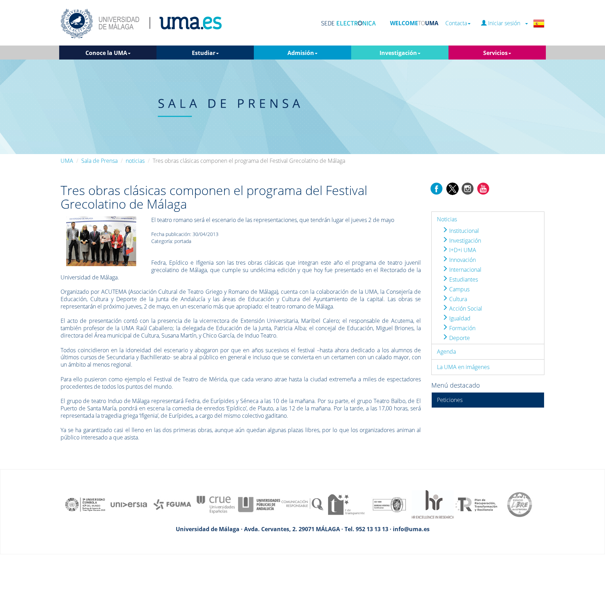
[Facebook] (437, 188)
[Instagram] (468, 188)
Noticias (447, 219)
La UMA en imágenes (463, 367)
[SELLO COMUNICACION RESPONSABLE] (302, 504)
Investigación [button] (398, 53)
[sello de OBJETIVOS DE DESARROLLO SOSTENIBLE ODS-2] (85, 504)
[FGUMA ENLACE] (172, 504)
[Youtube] (483, 188)
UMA (67, 161)
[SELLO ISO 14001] (389, 504)
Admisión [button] (300, 53)
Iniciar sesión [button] (505, 23)
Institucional (463, 231)
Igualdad (459, 318)
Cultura (457, 299)
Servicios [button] (495, 53)
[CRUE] (216, 504)
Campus (459, 289)
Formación (461, 328)
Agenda (446, 351)
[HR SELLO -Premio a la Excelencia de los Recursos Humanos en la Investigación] (433, 504)
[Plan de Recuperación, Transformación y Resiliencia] (476, 504)
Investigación (464, 240)
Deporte (459, 338)
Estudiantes (463, 279)
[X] (452, 188)
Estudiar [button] (203, 53)
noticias (135, 161)
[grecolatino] (101, 240)
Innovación (462, 260)
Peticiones (450, 400)
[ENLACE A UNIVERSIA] (129, 504)
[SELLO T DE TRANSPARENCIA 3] (346, 504)
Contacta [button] (456, 23)
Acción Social (465, 308)
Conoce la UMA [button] (106, 53)
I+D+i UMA (462, 250)
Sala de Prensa (99, 161)
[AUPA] (259, 504)
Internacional (464, 269)
